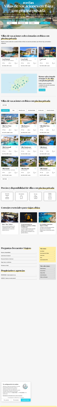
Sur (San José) (40, 110)
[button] (17, 119)
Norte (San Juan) (22, 110)
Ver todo (5, 105)
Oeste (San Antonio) (50, 110)
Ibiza (13, 110)
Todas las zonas (5, 110)
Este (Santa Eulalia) (31, 110)
